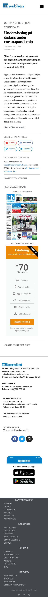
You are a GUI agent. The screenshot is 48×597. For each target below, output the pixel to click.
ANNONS (7, 561)
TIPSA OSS (8, 579)
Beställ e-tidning (22, 322)
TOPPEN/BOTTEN (11, 555)
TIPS (6, 567)
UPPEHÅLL (8, 534)
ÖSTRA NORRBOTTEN (17, 23)
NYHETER (8, 504)
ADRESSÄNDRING (11, 537)
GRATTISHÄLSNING (12, 558)
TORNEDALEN (12, 27)
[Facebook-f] (24, 595)
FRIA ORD (8, 552)
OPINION (7, 507)
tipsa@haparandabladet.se (15, 165)
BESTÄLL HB (9, 531)
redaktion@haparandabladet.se (15, 374)
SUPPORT (8, 543)
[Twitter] (22, 439)
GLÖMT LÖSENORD (12, 540)
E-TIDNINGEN (9, 510)
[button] (42, 6)
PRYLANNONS (10, 564)
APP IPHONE (9, 516)
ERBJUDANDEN (10, 528)
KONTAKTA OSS (10, 576)
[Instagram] (29, 439)
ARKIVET (8, 513)
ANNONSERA (9, 582)
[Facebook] (14, 439)
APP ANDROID (10, 519)
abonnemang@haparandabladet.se (17, 386)
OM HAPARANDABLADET (14, 585)
